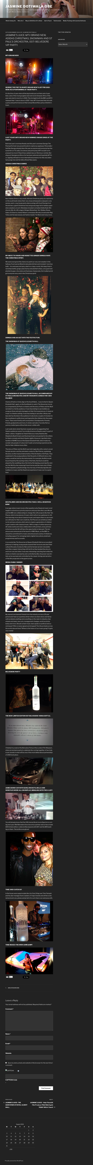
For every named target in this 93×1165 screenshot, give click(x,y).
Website (8, 1053)
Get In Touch (48, 20)
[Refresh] (18, 1070)
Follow (10, 50)
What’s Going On (11, 20)
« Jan (10, 1149)
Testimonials (57, 20)
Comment (9, 1009)
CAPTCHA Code (11, 1080)
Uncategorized (13, 988)
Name (8, 1034)
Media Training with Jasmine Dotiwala (74, 20)
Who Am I (21, 20)
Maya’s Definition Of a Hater (33, 20)
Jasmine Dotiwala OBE (28, 6)
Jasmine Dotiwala (30, 32)
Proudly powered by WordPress (14, 1160)
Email (7, 1043)
